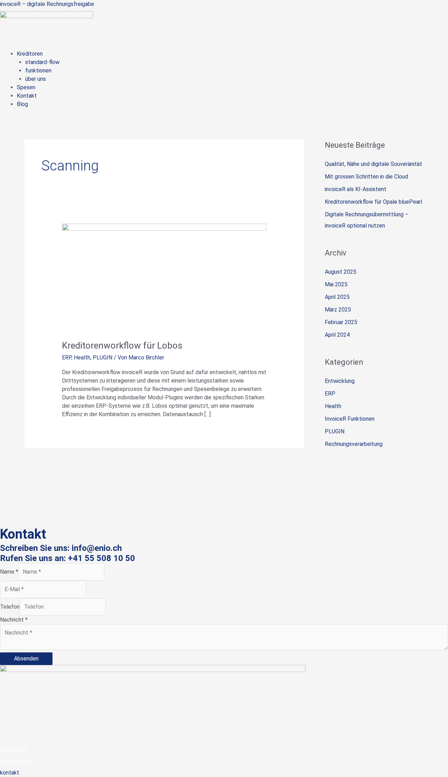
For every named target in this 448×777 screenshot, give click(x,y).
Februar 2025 (341, 322)
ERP (66, 357)
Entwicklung (340, 381)
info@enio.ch (97, 548)
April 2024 (337, 334)
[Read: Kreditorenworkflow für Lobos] (164, 277)
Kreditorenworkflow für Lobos (122, 345)
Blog (22, 104)
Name (9, 571)
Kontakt (27, 95)
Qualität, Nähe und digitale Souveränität (373, 164)
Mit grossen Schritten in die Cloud (366, 176)
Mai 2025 (336, 284)
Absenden (26, 658)
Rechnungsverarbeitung (354, 444)
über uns (35, 79)
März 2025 (338, 309)
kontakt (9, 772)
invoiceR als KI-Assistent (355, 189)
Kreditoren (30, 53)
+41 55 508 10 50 (101, 558)
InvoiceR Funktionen (349, 418)
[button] (232, 54)
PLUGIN (102, 357)
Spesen (26, 87)
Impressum (13, 750)
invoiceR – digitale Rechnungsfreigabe (47, 4)
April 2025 (337, 297)
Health (82, 357)
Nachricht (14, 619)
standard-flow (42, 62)
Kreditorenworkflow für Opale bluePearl (373, 201)
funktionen (38, 70)
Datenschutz (16, 761)
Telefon (10, 606)
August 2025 (340, 271)
